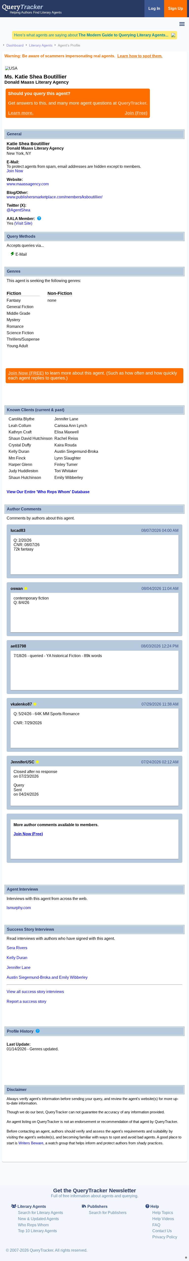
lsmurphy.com (19, 908)
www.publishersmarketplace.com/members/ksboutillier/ (54, 197)
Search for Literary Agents (40, 1213)
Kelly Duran (17, 958)
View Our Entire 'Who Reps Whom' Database (48, 492)
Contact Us (162, 1231)
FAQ (156, 1225)
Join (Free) (136, 112)
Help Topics (162, 1213)
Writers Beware (30, 1143)
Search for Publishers (107, 1213)
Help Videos (163, 1219)
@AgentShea (18, 210)
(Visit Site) (23, 223)
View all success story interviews (35, 992)
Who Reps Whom (33, 1225)
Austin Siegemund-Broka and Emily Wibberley (47, 977)
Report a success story (26, 1001)
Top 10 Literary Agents (37, 1231)
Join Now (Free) (28, 834)
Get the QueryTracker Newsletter (94, 1190)
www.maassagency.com (28, 184)
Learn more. (20, 112)
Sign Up (175, 8)
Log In (154, 8)
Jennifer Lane (19, 967)
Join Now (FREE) (26, 373)
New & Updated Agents (38, 1219)
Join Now (15, 171)
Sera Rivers (17, 948)
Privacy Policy (164, 1237)
